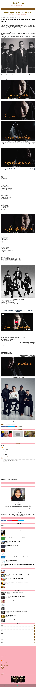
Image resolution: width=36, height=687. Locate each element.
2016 (18, 637)
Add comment (6, 465)
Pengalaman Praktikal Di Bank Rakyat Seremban (12, 541)
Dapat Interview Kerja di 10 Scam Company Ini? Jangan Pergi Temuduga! (16, 530)
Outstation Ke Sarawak (4, 665)
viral (3, 17)
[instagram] (9, 520)
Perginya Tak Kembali (4, 662)
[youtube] (15, 520)
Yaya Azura (2, 667)
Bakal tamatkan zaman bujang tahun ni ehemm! (12, 549)
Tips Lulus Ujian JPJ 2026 (8, 570)
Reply (4, 454)
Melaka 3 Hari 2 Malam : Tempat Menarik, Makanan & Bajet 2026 (14, 578)
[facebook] (3, 520)
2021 (18, 630)
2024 (18, 627)
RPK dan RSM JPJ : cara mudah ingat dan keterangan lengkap (14, 592)
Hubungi (34, 685)
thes (4, 457)
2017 (18, 636)
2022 (18, 628)
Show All (2, 671)
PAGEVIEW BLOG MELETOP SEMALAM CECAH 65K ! (12, 552)
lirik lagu (7, 424)
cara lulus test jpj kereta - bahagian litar (11, 619)
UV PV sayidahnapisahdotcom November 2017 (12, 560)
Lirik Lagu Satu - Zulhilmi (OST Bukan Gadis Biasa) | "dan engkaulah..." (28, 438)
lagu (4, 424)
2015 (18, 639)
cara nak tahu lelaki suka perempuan (10, 615)
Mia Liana (2, 664)
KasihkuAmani (3, 661)
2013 (18, 642)
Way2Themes (8, 685)
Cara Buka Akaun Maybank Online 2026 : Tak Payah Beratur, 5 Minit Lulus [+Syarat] (17, 533)
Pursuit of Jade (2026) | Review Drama (7, 670)
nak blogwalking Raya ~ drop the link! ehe (11, 545)
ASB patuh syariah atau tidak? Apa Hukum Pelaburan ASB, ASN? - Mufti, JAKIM (16, 556)
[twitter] (21, 520)
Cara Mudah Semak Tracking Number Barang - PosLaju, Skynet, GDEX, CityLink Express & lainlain (19, 564)
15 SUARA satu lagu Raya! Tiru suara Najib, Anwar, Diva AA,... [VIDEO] (17, 438)
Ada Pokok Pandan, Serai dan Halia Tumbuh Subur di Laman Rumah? (11, 659)
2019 (18, 633)
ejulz (4, 447)
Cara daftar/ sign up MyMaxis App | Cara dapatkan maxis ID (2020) (15, 537)
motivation (11, 424)
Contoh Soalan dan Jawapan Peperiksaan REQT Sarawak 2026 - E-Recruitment (16, 582)
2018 (18, 634)
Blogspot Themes (17, 685)
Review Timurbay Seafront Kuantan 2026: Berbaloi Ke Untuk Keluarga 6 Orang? (17, 574)
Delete (6, 454)
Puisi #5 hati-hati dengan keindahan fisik (11, 607)
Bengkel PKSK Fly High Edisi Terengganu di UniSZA (8, 668)
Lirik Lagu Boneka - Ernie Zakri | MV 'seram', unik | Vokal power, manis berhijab (6, 438)
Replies (5, 455)
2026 (18, 625)
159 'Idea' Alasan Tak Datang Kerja (10, 600)
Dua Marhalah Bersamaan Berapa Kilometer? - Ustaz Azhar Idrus (15, 596)
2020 (18, 631)
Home (2, 17)
